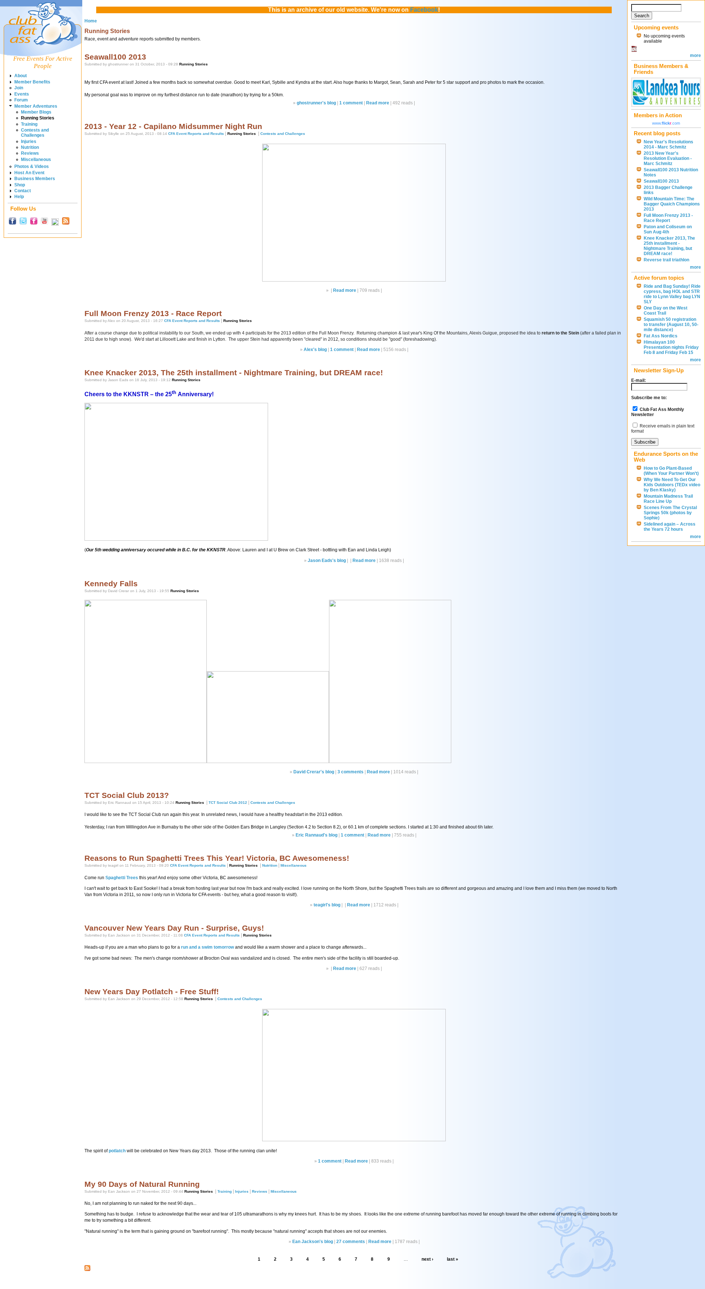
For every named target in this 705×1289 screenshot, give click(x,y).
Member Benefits (32, 82)
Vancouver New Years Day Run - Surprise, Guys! (174, 928)
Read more (377, 102)
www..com (666, 123)
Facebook (424, 10)
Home (90, 21)
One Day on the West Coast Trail (665, 310)
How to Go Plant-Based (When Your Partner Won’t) (671, 471)
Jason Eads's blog (327, 560)
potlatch (117, 1150)
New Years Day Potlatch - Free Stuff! (151, 991)
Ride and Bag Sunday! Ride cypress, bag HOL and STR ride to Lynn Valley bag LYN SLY (672, 294)
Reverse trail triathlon (666, 259)
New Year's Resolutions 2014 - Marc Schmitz (668, 144)
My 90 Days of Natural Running (142, 1184)
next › (427, 1259)
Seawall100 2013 (115, 57)
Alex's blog (315, 349)
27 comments (350, 1241)
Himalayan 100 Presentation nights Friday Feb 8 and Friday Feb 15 (671, 347)
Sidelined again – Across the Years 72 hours (669, 527)
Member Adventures (35, 106)
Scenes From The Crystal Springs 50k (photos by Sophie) (670, 512)
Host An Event (29, 172)
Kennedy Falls (111, 583)
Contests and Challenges (35, 133)
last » (452, 1259)
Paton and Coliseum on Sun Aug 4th (668, 229)
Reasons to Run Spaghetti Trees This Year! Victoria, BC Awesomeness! (216, 858)
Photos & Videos (31, 166)
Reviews (30, 153)
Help (19, 196)
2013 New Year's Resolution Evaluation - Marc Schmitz (668, 158)
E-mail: (638, 380)
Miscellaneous (36, 159)
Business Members (34, 178)
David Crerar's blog (313, 771)
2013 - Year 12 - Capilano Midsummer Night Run (173, 126)
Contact (22, 190)
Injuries (28, 141)
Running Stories (37, 118)
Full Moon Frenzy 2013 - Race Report (153, 313)
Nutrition (30, 147)
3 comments (350, 771)
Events (21, 94)
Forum (21, 100)
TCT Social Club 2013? (126, 795)
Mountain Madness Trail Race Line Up (668, 499)
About (20, 75)
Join (18, 87)
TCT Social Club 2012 (228, 803)
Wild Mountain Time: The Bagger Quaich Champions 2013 (672, 204)
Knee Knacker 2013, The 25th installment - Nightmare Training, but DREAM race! (233, 372)
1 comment (351, 102)
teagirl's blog (327, 904)
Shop (19, 184)
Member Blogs (36, 112)
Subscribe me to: (649, 397)
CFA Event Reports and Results (196, 134)
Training (29, 124)
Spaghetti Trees (121, 877)
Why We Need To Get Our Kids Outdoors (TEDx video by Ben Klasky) (672, 485)
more (695, 55)
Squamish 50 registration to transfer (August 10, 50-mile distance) (671, 324)
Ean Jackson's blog (312, 1241)
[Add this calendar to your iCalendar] (634, 50)
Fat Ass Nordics (660, 336)
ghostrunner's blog (316, 102)
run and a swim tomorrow (207, 947)
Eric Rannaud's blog (316, 835)
